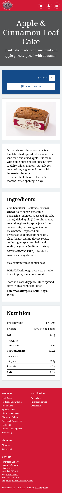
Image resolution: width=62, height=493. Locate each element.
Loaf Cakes (7, 398)
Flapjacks (6, 424)
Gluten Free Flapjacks (12, 428)
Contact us (7, 448)
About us (6, 445)
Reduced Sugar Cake (12, 401)
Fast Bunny (7, 432)
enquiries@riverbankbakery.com (17, 480)
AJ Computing (41, 487)
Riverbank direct (39, 401)
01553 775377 (12, 474)
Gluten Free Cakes (10, 413)
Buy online (36, 398)
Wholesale (36, 405)
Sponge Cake (8, 409)
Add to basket (33, 86)
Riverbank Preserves (12, 421)
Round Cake (7, 405)
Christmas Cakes (10, 417)
